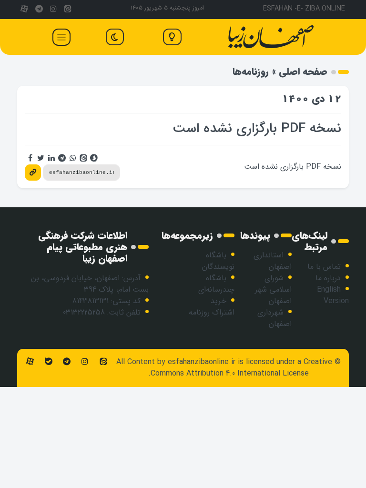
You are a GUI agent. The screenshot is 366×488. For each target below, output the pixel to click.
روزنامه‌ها (251, 71)
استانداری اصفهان (273, 261)
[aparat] (24, 9)
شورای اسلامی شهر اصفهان (273, 289)
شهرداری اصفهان (274, 318)
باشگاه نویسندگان (218, 261)
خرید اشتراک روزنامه (211, 306)
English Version (333, 295)
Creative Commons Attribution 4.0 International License (241, 367)
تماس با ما (324, 267)
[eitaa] (68, 9)
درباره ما (328, 278)
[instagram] (53, 9)
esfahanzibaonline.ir (201, 362)
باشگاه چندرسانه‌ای (216, 283)
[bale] (48, 362)
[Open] (61, 37)
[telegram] (38, 9)
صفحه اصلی (303, 71)
